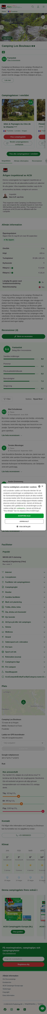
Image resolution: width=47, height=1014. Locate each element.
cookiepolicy (21, 508)
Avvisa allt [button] (24, 521)
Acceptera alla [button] (24, 516)
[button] (23, 526)
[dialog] (23, 507)
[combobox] (39, 486)
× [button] (42, 486)
